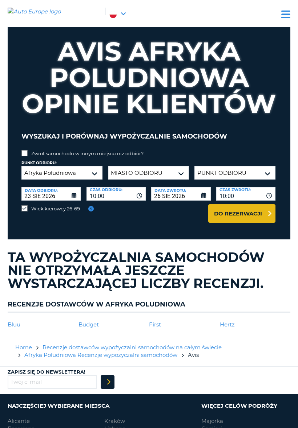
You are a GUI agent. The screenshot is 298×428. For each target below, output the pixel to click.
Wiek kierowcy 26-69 (55, 208)
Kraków (114, 420)
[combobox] (116, 194)
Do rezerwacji (238, 213)
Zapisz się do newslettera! (46, 372)
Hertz (227, 324)
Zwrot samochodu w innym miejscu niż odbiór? (87, 153)
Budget (88, 324)
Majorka (212, 420)
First (155, 324)
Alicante (19, 420)
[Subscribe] (107, 382)
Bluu (14, 324)
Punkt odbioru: (39, 163)
